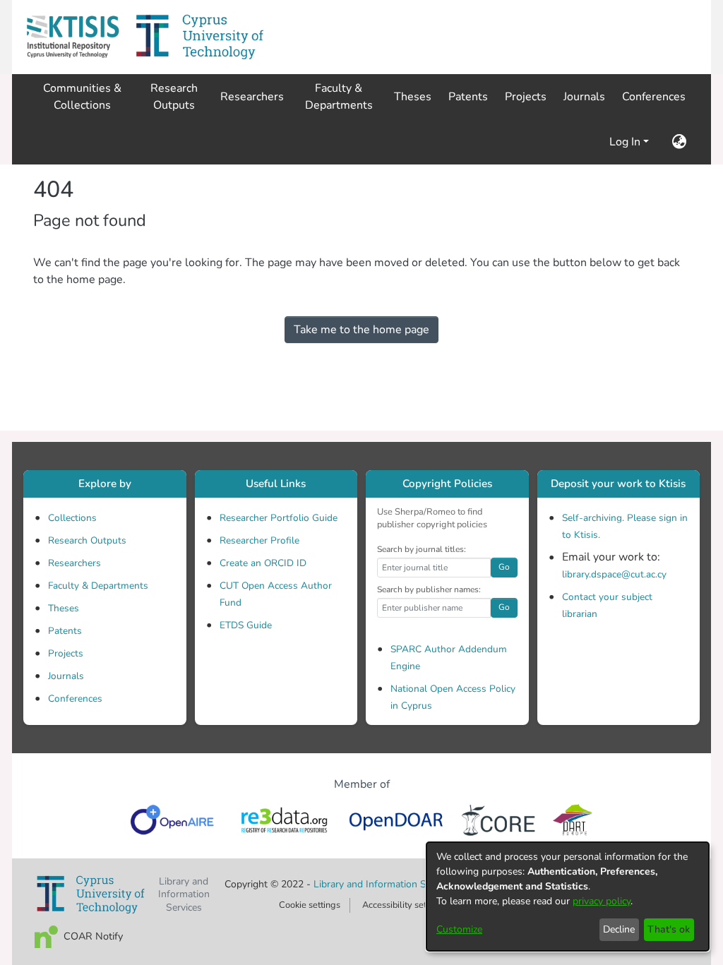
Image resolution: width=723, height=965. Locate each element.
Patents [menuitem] (468, 96)
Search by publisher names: (429, 589)
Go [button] (504, 567)
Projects (65, 653)
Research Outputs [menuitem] (174, 96)
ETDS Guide (246, 625)
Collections (72, 518)
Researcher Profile (259, 540)
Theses (63, 608)
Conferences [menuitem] (654, 96)
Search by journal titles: (421, 549)
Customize (459, 929)
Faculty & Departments (98, 585)
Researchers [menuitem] (252, 96)
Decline (619, 929)
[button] (72, 37)
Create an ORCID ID (263, 563)
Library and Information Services (386, 884)
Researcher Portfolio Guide (278, 518)
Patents (65, 630)
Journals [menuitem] (584, 96)
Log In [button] (626, 142)
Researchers (74, 563)
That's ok (668, 929)
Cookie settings (309, 905)
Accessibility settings (404, 905)
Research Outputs (87, 540)
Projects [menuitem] (525, 96)
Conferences (75, 698)
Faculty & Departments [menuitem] (339, 96)
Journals (66, 676)
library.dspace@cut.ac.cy (614, 574)
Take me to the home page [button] (361, 329)
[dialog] (567, 896)
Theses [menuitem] (412, 96)
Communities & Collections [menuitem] (82, 96)
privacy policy (602, 901)
